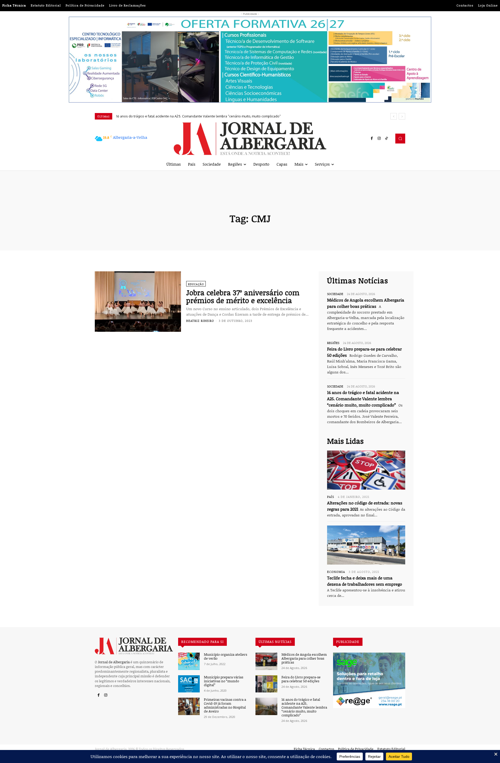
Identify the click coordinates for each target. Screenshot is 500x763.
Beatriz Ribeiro (200, 320)
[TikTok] (386, 138)
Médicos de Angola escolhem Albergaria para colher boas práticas (304, 658)
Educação (196, 284)
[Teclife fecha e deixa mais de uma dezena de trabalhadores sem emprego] (366, 545)
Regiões (333, 342)
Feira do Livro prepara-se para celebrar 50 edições (301, 679)
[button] (400, 138)
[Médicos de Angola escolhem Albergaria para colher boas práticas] (266, 661)
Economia (336, 571)
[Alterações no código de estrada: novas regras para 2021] (366, 470)
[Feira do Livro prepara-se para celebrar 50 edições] (266, 684)
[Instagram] (379, 138)
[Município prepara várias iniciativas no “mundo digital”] (189, 684)
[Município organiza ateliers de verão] (189, 661)
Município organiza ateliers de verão (225, 656)
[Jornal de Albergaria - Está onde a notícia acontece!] (250, 138)
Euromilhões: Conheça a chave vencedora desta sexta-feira (162, 116)
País (330, 496)
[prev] (393, 116)
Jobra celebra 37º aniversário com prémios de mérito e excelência (242, 296)
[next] (402, 116)
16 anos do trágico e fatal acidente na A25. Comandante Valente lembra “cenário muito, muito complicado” (363, 399)
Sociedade (335, 293)
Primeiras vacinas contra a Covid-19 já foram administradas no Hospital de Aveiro (225, 705)
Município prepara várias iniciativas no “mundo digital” (223, 681)
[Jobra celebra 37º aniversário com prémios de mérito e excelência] (138, 301)
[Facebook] (372, 138)
